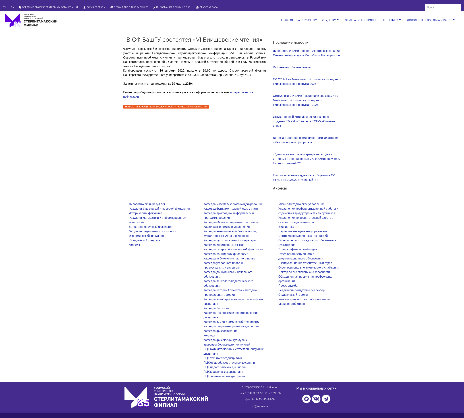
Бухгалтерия (286, 244)
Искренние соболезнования (292, 67)
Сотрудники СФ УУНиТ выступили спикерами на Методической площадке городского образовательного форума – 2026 (305, 100)
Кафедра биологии (216, 308)
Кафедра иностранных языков (224, 244)
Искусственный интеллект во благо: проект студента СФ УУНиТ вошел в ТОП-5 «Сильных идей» (304, 121)
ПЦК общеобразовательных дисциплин (230, 362)
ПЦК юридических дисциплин (223, 371)
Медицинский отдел (291, 303)
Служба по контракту (360, 20)
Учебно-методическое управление (301, 204)
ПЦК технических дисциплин (223, 358)
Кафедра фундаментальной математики (231, 208)
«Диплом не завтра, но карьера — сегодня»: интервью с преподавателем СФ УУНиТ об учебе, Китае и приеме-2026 (306, 159)
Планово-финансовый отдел (297, 249)
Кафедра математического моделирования (233, 204)
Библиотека (286, 226)
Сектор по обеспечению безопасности (304, 272)
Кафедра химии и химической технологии (232, 321)
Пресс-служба (287, 285)
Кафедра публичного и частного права (229, 258)
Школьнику (390, 20)
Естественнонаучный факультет (150, 226)
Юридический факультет (145, 240)
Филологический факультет (147, 204)
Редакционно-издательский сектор (301, 290)
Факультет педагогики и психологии (152, 231)
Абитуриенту (307, 20)
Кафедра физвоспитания (220, 330)
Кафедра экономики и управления (227, 226)
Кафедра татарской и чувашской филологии (233, 249)
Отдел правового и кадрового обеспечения (307, 240)
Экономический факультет (146, 235)
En (4, 7)
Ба (12, 7)
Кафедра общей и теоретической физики (231, 222)
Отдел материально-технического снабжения (308, 267)
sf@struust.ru (260, 406)
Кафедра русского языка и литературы (230, 240)
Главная (287, 20)
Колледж (134, 244)
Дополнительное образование (429, 20)
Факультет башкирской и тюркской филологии (159, 208)
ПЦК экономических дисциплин (225, 376)
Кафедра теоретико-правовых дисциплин (231, 326)
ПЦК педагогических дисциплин (225, 367)
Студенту (329, 20)
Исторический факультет (145, 213)
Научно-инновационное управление (302, 231)
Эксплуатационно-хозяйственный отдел (305, 263)
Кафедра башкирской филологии (226, 253)
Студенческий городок (293, 294)
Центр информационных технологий (303, 235)
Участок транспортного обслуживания (304, 299)
